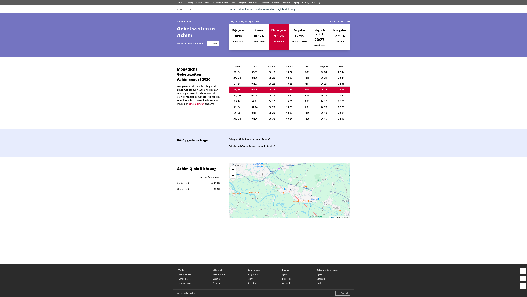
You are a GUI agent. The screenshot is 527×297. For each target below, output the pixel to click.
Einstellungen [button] (196, 103)
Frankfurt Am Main (219, 3)
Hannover (286, 3)
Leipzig (296, 3)
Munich (199, 3)
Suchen (348, 9)
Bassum (216, 278)
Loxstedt (286, 278)
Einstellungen (523, 286)
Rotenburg (253, 283)
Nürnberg (316, 3)
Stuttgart (242, 3)
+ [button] (233, 169)
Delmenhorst (254, 270)
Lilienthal (217, 270)
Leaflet (332, 217)
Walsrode (286, 283)
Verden (181, 270)
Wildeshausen (184, 274)
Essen (233, 3)
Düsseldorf (264, 3)
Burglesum (253, 274)
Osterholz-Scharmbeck (327, 270)
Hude (319, 283)
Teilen (523, 278)
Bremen (275, 3)
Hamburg (189, 3)
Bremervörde (219, 274)
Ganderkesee (184, 278)
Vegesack (321, 278)
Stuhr (250, 278)
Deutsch (344, 293)
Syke (284, 274)
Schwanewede (185, 283)
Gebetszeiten (184, 9)
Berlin (179, 3)
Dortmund (252, 3)
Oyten (320, 274)
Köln (207, 3)
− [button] (233, 175)
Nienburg (217, 283)
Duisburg (305, 3)
